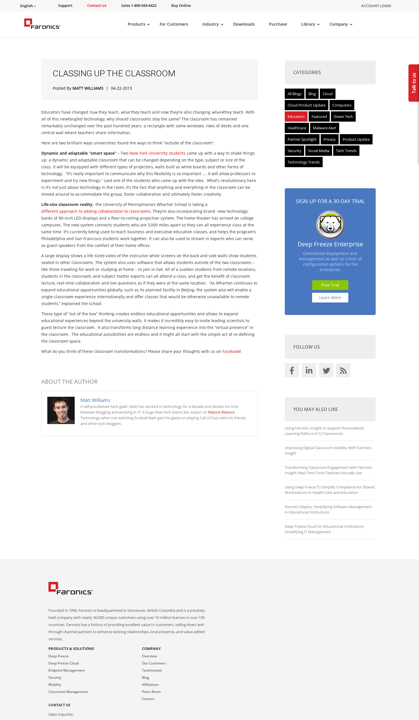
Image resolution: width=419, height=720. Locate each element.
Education (296, 116)
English (27, 5)
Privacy (330, 139)
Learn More (330, 297)
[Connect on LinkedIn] (310, 372)
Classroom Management (68, 691)
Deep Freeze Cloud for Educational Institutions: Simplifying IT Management (324, 529)
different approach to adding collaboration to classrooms (95, 211)
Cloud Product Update (307, 105)
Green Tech (343, 116)
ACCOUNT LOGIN (376, 5)
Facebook (231, 351)
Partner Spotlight (302, 139)
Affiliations (150, 684)
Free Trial (330, 285)
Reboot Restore (221, 412)
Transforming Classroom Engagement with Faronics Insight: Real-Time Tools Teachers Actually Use (328, 470)
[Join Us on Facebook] (293, 372)
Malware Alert (324, 127)
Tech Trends (346, 150)
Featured (319, 116)
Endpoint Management (66, 670)
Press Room (151, 691)
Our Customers (154, 663)
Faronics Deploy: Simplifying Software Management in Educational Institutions (328, 509)
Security (294, 150)
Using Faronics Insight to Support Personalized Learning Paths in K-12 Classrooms (324, 431)
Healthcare (297, 127)
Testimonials (152, 670)
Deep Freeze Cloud (63, 663)
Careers (148, 698)
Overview (149, 656)
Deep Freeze (58, 656)
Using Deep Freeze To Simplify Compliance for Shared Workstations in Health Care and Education (330, 489)
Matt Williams (87, 88)
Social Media (318, 150)
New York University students (157, 153)
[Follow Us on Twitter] (327, 372)
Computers (341, 105)
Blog (312, 93)
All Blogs (295, 93)
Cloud (328, 93)
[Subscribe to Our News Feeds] (344, 372)
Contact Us (59, 705)
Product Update (356, 139)
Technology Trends (304, 162)
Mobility (54, 684)
